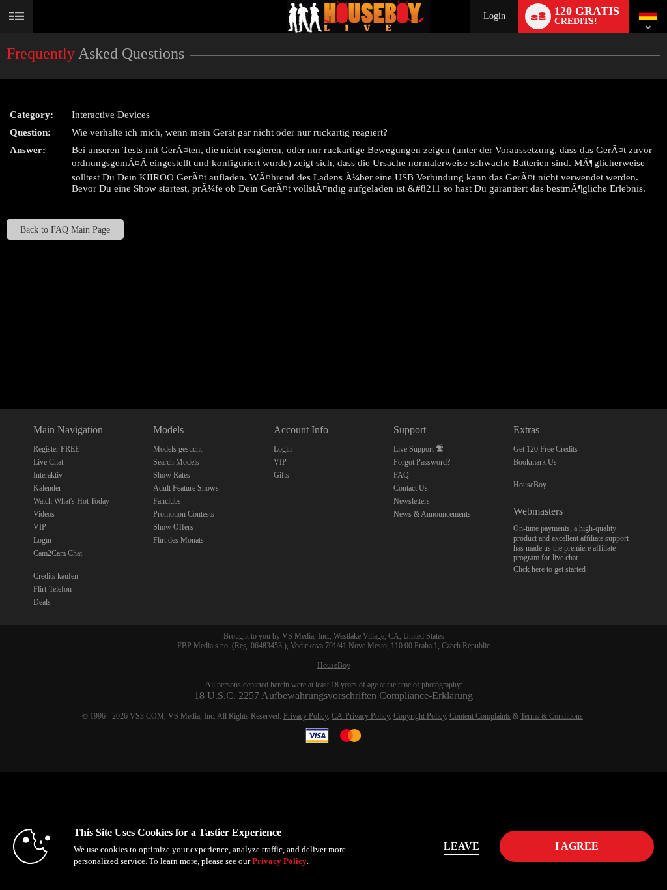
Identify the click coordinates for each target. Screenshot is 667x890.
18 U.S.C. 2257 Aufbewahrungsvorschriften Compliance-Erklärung (333, 695)
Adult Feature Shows (186, 488)
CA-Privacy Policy (361, 716)
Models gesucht (177, 448)
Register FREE (56, 448)
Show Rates (171, 475)
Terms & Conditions (551, 716)
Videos (44, 514)
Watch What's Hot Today (71, 501)
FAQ (401, 475)
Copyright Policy (419, 716)
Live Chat (48, 462)
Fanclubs (167, 501)
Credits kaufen (55, 576)
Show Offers (173, 527)
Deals (42, 602)
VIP (39, 527)
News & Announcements (432, 514)
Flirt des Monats (178, 540)
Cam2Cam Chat (57, 553)
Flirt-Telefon (52, 589)
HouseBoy (529, 484)
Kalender (47, 488)
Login (494, 16)
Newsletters (411, 501)
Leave (461, 846)
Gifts (281, 475)
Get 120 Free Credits (545, 448)
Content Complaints (480, 716)
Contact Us (410, 488)
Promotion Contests (183, 514)
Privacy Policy (305, 716)
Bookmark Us (535, 462)
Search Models (176, 462)
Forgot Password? (421, 462)
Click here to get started (549, 569)
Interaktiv (48, 475)
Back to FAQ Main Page (65, 229)
